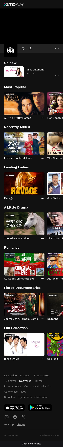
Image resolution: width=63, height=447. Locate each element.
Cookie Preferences (31, 443)
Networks (25, 380)
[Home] (14, 4)
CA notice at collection (38, 386)
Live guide (10, 375)
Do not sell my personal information (26, 397)
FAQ (23, 391)
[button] (31, 71)
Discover (25, 375)
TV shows (10, 380)
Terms (38, 380)
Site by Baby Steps (49, 435)
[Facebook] (14, 417)
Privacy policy (12, 386)
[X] (23, 417)
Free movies (41, 375)
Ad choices (11, 391)
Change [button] (21, 424)
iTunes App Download (14, 408)
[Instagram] (6, 417)
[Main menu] (57, 4)
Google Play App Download (40, 408)
